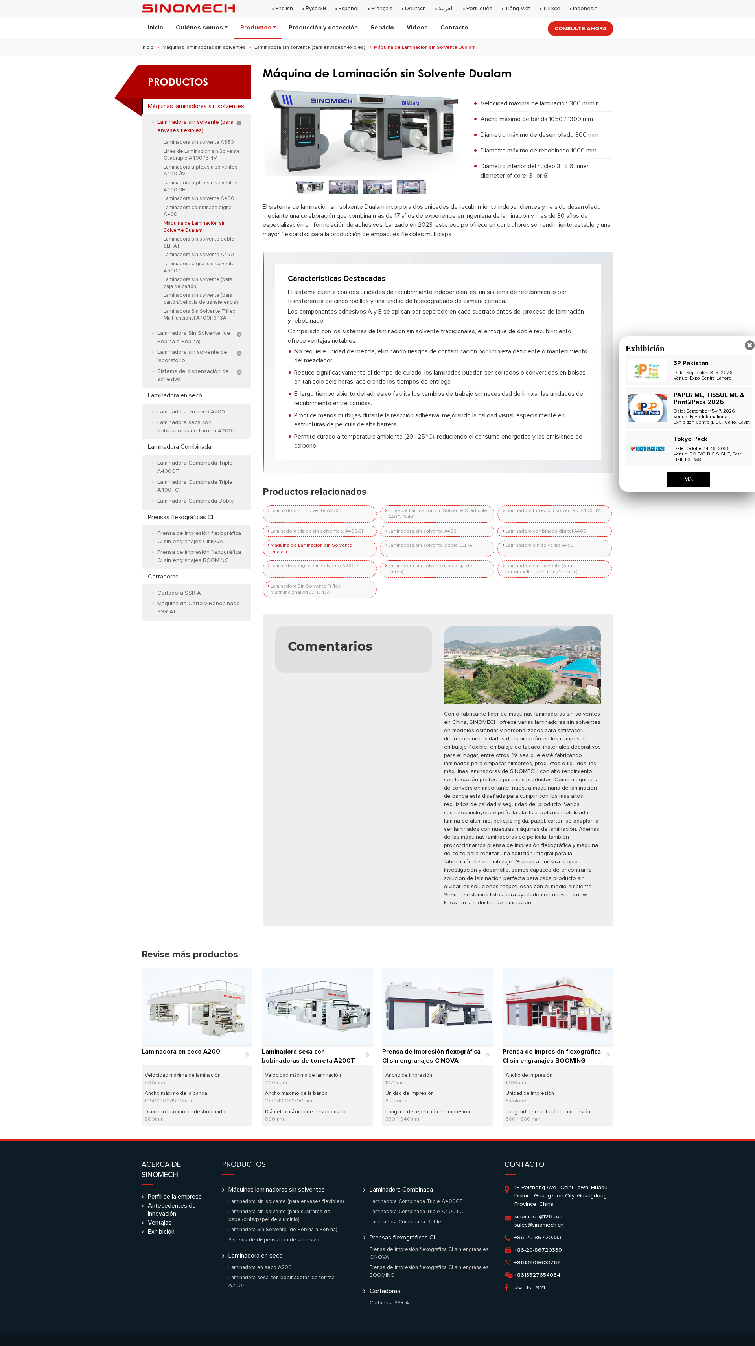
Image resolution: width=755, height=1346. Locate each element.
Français (381, 8)
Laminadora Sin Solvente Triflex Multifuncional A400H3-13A (306, 589)
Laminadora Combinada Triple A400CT (195, 467)
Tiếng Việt (517, 8)
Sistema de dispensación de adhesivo (193, 375)
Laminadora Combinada (179, 447)
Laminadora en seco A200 (191, 412)
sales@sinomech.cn (538, 1225)
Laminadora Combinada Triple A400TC (195, 486)
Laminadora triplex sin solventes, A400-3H (318, 531)
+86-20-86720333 (538, 1237)
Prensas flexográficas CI (180, 517)
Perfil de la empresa (175, 1197)
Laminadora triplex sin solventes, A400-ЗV (553, 511)
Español (349, 8)
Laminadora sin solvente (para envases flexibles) (309, 47)
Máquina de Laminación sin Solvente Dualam (311, 548)
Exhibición (161, 1231)
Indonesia (585, 8)
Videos (417, 27)
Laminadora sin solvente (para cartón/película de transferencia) (542, 569)
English (284, 8)
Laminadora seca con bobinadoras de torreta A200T (196, 426)
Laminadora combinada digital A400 (546, 531)
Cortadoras (163, 576)
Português (479, 8)
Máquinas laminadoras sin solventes (204, 47)
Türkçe (551, 8)
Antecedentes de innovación (172, 1210)
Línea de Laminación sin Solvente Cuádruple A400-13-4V (437, 514)
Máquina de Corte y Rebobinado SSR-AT (198, 608)
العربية (446, 8)
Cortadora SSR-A (179, 593)
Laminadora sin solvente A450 (540, 545)
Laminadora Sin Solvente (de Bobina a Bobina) (193, 337)
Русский (316, 8)
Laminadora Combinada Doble (195, 501)
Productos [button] (255, 27)
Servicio (382, 27)
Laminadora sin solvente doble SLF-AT (431, 545)
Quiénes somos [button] (199, 27)
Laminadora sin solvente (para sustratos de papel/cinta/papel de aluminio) (279, 1215)
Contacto (454, 27)
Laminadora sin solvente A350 (305, 511)
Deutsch (415, 8)
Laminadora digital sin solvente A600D (314, 566)
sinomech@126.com (539, 1216)
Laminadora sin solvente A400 (422, 531)
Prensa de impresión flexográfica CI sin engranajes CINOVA (199, 537)
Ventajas (159, 1222)
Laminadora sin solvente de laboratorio (192, 356)
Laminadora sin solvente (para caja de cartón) (430, 569)
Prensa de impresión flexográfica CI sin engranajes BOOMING (199, 556)
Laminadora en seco (175, 395)
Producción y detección (323, 27)
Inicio (155, 27)
